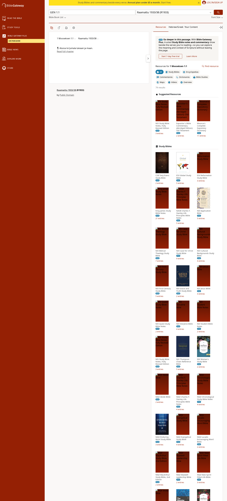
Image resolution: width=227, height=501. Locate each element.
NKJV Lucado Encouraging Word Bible (205, 439)
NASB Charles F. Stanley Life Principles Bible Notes (183, 214)
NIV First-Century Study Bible (163, 289)
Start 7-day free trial (170, 56)
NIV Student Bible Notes (205, 325)
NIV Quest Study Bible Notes (163, 325)
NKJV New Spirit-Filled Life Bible (204, 476)
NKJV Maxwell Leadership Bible (183, 476)
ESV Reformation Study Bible (204, 176)
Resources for (171, 66)
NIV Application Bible (204, 212)
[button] (212, 3)
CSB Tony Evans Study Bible (162, 176)
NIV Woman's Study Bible (203, 360)
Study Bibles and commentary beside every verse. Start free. (124, 2)
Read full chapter (65, 51)
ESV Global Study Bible (183, 176)
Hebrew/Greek (176, 27)
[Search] (218, 12)
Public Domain (67, 95)
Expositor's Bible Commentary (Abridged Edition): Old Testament (184, 127)
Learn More (191, 56)
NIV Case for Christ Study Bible (184, 252)
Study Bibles (165, 146)
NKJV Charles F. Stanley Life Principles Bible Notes (183, 400)
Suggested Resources (170, 94)
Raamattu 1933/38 (66, 90)
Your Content (191, 27)
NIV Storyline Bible (184, 324)
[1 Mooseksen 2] (148, 58)
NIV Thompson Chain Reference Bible (183, 361)
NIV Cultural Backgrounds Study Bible (205, 253)
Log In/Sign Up (215, 2)
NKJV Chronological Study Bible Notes (205, 398)
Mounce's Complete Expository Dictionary (201, 127)
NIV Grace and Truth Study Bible (184, 289)
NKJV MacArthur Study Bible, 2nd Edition (163, 477)
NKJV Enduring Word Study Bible (163, 438)
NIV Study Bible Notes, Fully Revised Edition (162, 125)
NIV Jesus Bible (203, 288)
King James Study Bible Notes (163, 212)
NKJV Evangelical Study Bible (183, 438)
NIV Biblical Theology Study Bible (162, 253)
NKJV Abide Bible (163, 397)
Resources (161, 27)
